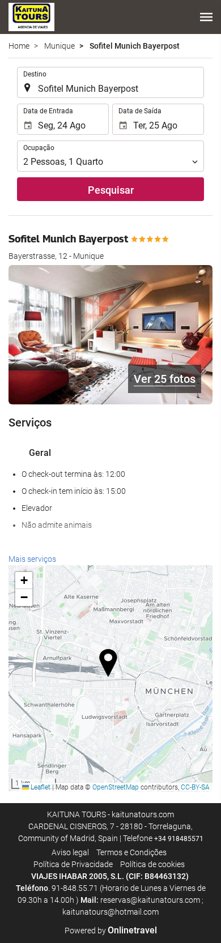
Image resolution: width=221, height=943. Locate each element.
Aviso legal (70, 852)
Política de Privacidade (73, 864)
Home (18, 45)
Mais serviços (32, 559)
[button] (206, 17)
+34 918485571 (178, 839)
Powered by (111, 930)
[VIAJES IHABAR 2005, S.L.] (31, 17)
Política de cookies (152, 864)
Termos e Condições (131, 852)
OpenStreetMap (115, 787)
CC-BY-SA (195, 787)
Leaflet (39, 787)
